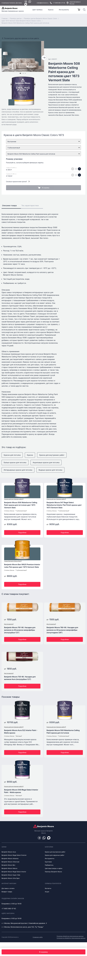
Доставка (19, 3)
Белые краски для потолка (15, 462)
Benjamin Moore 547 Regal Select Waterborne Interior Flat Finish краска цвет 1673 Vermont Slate (64, 505)
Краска (50, 10)
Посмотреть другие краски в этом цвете (21, 38)
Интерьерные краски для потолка (18, 470)
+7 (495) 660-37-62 (59, 3)
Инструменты (64, 10)
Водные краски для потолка (50, 470)
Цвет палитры (37, 10)
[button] (20, 73)
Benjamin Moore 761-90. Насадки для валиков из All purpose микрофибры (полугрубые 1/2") (19, 630)
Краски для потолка (12, 455)
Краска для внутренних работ (51, 455)
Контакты (12, 3)
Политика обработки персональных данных (70, 936)
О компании (5, 3)
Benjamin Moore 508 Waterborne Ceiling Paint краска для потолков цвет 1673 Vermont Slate (20, 505)
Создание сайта (38, 937)
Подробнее (22, 532)
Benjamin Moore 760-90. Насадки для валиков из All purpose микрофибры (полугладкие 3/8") (62, 630)
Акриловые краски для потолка (46, 462)
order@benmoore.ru (42, 3)
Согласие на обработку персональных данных (71, 938)
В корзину (45, 188)
